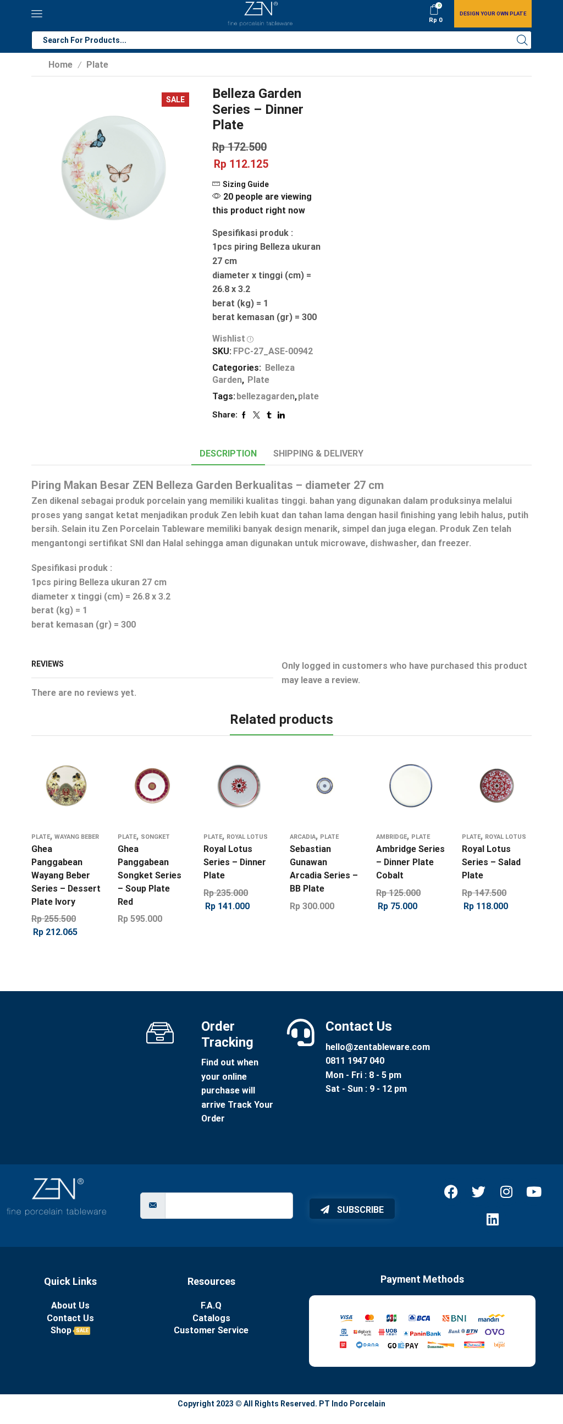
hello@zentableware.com (377, 1047)
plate (308, 396)
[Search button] (522, 40)
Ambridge (391, 836)
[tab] (228, 454)
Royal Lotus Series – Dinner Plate (234, 862)
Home (60, 64)
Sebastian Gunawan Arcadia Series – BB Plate (324, 869)
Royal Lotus (247, 836)
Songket (155, 836)
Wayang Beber (76, 836)
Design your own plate (493, 13)
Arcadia (303, 836)
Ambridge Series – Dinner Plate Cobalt (410, 862)
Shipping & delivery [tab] (318, 453)
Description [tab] (228, 453)
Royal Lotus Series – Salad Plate (491, 862)
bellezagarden (265, 396)
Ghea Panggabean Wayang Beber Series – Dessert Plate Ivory (66, 875)
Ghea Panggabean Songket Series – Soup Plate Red (149, 875)
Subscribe (359, 1210)
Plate (97, 64)
